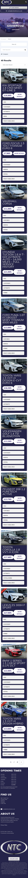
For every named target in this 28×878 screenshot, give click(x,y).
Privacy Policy (4, 825)
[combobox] (14, 65)
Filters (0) (14, 44)
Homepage (3, 39)
